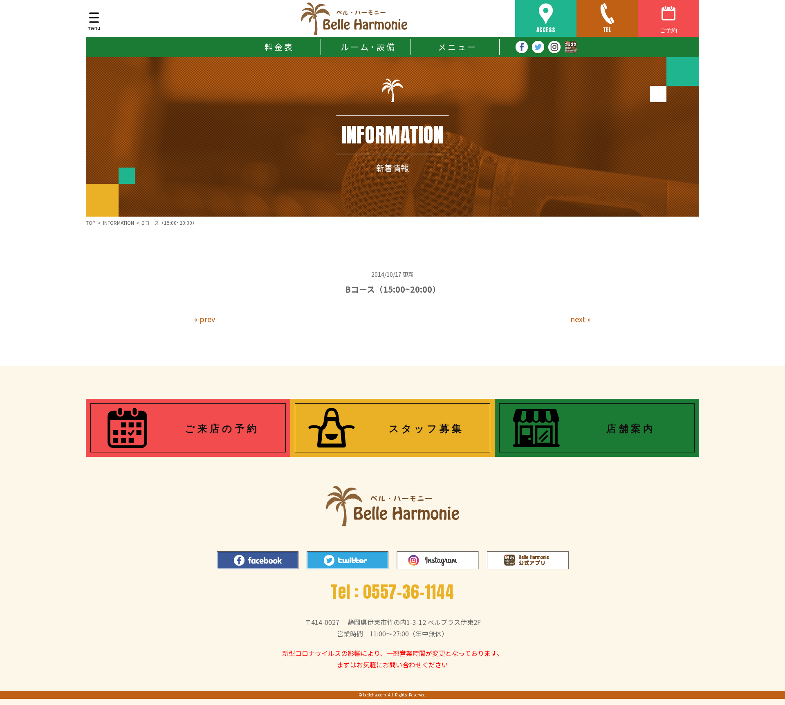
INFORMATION (118, 222)
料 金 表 (278, 47)
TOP (91, 222)
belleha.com (374, 695)
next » (580, 318)
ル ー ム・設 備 (368, 47)
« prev (204, 318)
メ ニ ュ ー (456, 47)
